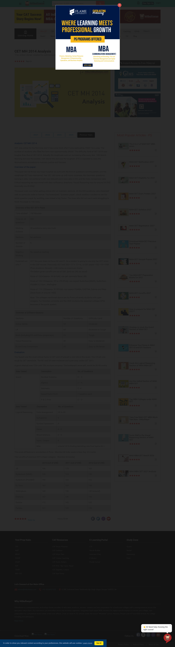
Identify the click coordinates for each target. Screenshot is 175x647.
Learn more (87, 643)
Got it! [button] (98, 643)
